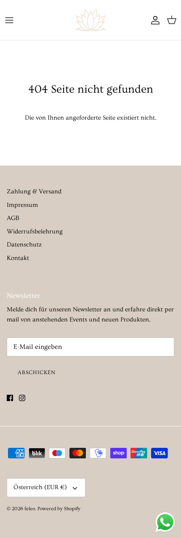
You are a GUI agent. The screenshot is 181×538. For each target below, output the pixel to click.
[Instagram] (22, 398)
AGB (13, 218)
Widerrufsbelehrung (35, 231)
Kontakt (18, 258)
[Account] (153, 20)
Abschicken (37, 372)
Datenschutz (24, 244)
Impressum (22, 205)
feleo (29, 508)
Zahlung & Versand (34, 191)
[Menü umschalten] (9, 20)
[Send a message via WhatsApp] (165, 522)
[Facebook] (10, 398)
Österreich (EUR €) (40, 487)
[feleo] (90, 20)
